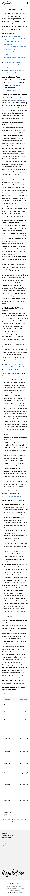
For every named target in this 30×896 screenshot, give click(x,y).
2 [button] (17, 815)
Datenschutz (5, 862)
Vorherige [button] (9, 815)
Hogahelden (17, 883)
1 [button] (14, 815)
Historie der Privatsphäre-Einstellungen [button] (16, 367)
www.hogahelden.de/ (10, 90)
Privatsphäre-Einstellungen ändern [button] (14, 364)
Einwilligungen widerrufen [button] (11, 369)
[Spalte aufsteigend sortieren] (15, 699)
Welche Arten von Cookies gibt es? (14, 62)
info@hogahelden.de (14, 85)
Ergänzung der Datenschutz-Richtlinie (15, 39)
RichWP (20, 892)
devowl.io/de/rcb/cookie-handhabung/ (13, 496)
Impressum (4, 860)
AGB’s (3, 858)
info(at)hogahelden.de (7, 845)
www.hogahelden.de (6, 843)
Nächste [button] (22, 815)
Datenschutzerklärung (18, 100)
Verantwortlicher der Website (12, 36)
